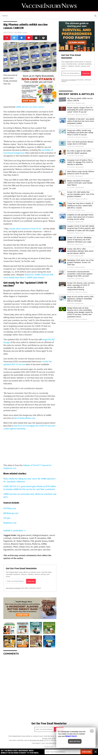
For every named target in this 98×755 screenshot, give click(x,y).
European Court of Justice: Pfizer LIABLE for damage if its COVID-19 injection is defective (80, 162)
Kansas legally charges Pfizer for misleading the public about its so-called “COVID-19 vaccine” (80, 110)
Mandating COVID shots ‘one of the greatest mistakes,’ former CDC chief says (80, 262)
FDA (32, 541)
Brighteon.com (9, 523)
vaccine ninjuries (22, 550)
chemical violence (20, 538)
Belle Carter (22, 33)
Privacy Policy (49, 747)
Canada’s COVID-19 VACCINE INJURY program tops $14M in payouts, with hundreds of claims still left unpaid (81, 228)
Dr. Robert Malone (22, 541)
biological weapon (40, 535)
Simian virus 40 (26, 547)
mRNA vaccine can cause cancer (30, 107)
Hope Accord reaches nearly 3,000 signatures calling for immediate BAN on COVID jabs (80, 299)
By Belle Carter (80, 103)
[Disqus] (29, 687)
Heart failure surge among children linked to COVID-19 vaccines (80, 173)
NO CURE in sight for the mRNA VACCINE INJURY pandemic (79, 152)
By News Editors (80, 267)
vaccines (46, 550)
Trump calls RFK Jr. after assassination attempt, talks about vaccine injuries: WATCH (80, 251)
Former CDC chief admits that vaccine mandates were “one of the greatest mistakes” (80, 194)
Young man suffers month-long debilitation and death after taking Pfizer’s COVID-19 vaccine (80, 132)
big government (24, 535)
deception (41, 538)
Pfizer (15, 547)
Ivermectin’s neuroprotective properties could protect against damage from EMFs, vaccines (79, 274)
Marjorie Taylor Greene (21, 544)
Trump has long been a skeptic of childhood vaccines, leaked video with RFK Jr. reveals (80, 205)
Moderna (36, 544)
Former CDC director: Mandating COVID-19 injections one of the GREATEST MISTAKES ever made (79, 240)
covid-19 (32, 538)
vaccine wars (36, 550)
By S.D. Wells (79, 155)
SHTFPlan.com (9, 508)
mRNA (43, 544)
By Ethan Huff (79, 146)
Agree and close (74, 741)
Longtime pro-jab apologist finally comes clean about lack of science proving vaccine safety (80, 217)
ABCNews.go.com (10, 513)
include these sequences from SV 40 (25, 229)
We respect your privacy (37, 740)
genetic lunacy (41, 541)
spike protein (39, 547)
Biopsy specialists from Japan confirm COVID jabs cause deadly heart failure (79, 183)
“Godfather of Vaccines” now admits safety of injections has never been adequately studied (80, 121)
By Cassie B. (79, 176)
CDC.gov (6, 518)
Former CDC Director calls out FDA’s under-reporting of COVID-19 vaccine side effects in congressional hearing (81, 286)
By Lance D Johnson (81, 114)
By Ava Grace (80, 126)
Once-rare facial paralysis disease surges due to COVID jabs (80, 143)
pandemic (7, 547)
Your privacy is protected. (13, 588)
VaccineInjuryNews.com (24, 418)
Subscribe (86, 752)
